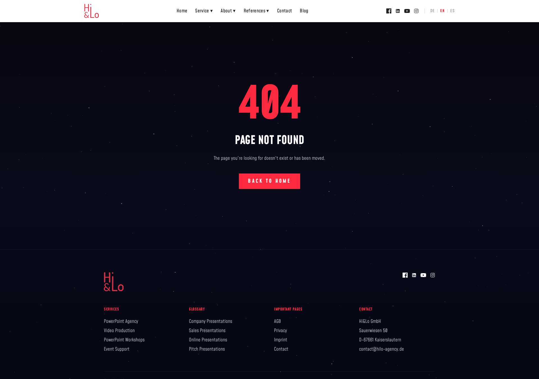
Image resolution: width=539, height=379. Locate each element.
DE (432, 11)
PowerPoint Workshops (124, 340)
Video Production (119, 330)
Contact (284, 11)
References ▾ (256, 11)
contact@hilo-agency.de (381, 349)
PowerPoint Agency (121, 321)
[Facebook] (388, 10)
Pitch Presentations (207, 349)
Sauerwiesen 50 (373, 330)
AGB (277, 321)
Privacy (280, 330)
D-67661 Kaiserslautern (380, 340)
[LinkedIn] (397, 10)
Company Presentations (210, 321)
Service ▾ (204, 11)
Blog (304, 11)
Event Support (116, 349)
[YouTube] (407, 11)
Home (182, 11)
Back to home (269, 181)
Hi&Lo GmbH (370, 321)
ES (452, 11)
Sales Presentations (207, 330)
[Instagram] (416, 10)
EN (442, 11)
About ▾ (228, 11)
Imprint (280, 340)
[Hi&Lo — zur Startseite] (91, 11)
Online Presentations (208, 340)
